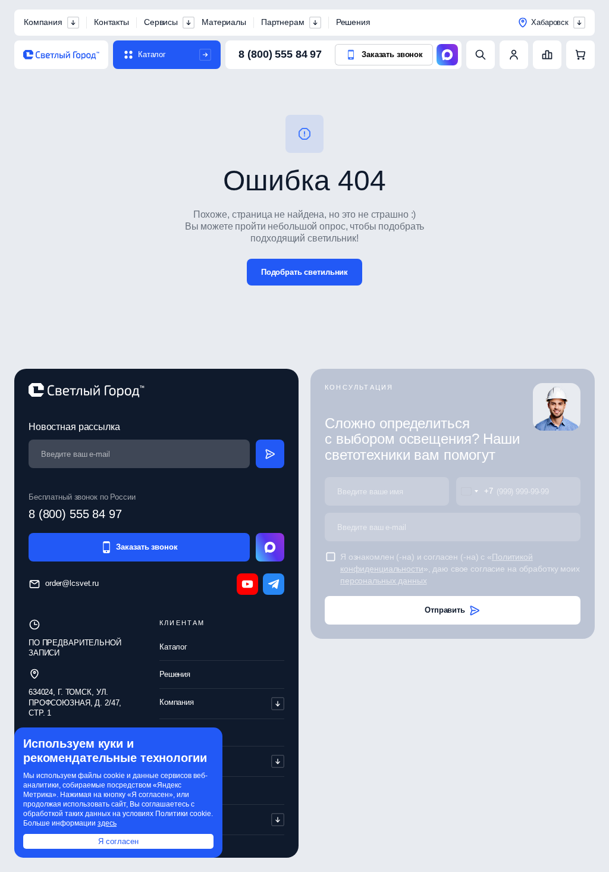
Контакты (111, 22)
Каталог (173, 646)
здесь (107, 823)
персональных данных (383, 580)
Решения (353, 22)
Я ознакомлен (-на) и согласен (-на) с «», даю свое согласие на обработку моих (460, 568)
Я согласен (118, 841)
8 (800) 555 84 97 (280, 54)
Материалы (224, 22)
